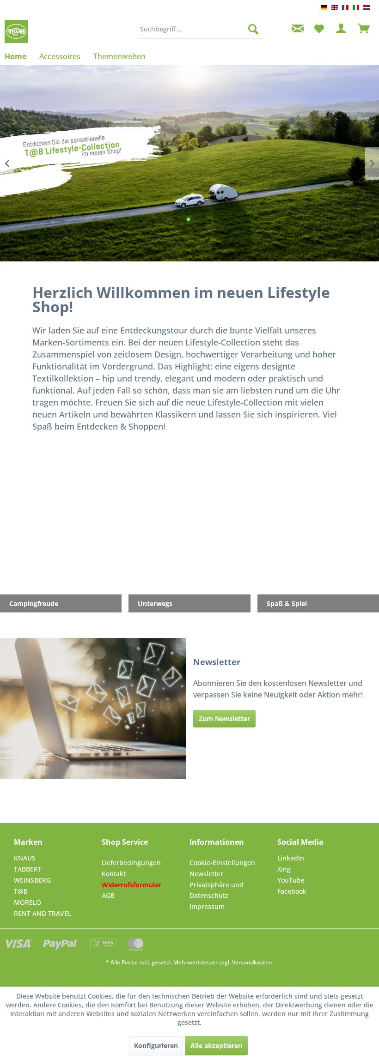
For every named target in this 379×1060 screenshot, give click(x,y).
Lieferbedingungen (131, 862)
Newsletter (206, 873)
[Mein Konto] (341, 29)
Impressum (207, 906)
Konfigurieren (156, 1045)
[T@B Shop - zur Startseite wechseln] (16, 31)
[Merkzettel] (319, 29)
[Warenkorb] (364, 29)
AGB (108, 895)
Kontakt (114, 873)
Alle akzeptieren (216, 1045)
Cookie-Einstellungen (222, 862)
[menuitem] (201, 29)
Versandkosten (252, 962)
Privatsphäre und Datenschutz (217, 890)
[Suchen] (253, 29)
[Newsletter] (296, 29)
